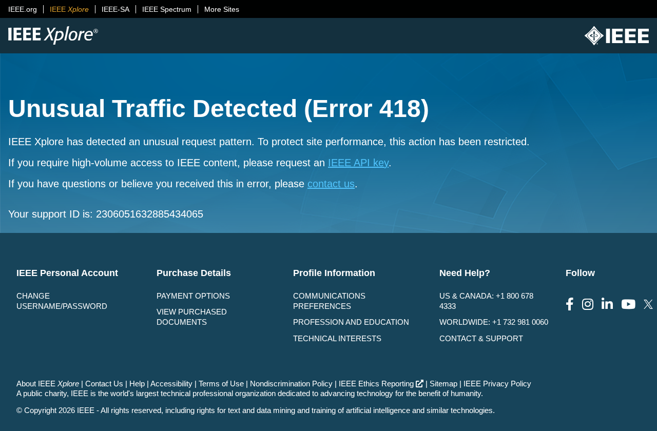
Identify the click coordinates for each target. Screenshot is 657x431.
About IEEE (47, 383)
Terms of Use (221, 383)
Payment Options (193, 295)
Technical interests (337, 338)
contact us (331, 183)
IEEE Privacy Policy (497, 383)
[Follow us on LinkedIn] (607, 304)
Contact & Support (481, 338)
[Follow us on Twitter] (648, 304)
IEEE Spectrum (166, 9)
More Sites (221, 9)
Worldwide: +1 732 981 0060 (493, 322)
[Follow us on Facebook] (570, 304)
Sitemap (443, 383)
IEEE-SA (115, 9)
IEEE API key (358, 162)
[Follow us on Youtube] (628, 304)
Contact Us (104, 383)
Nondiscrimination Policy (291, 383)
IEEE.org (22, 9)
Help (137, 383)
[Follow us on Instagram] (587, 304)
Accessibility (171, 383)
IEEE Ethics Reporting (376, 383)
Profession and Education (351, 322)
